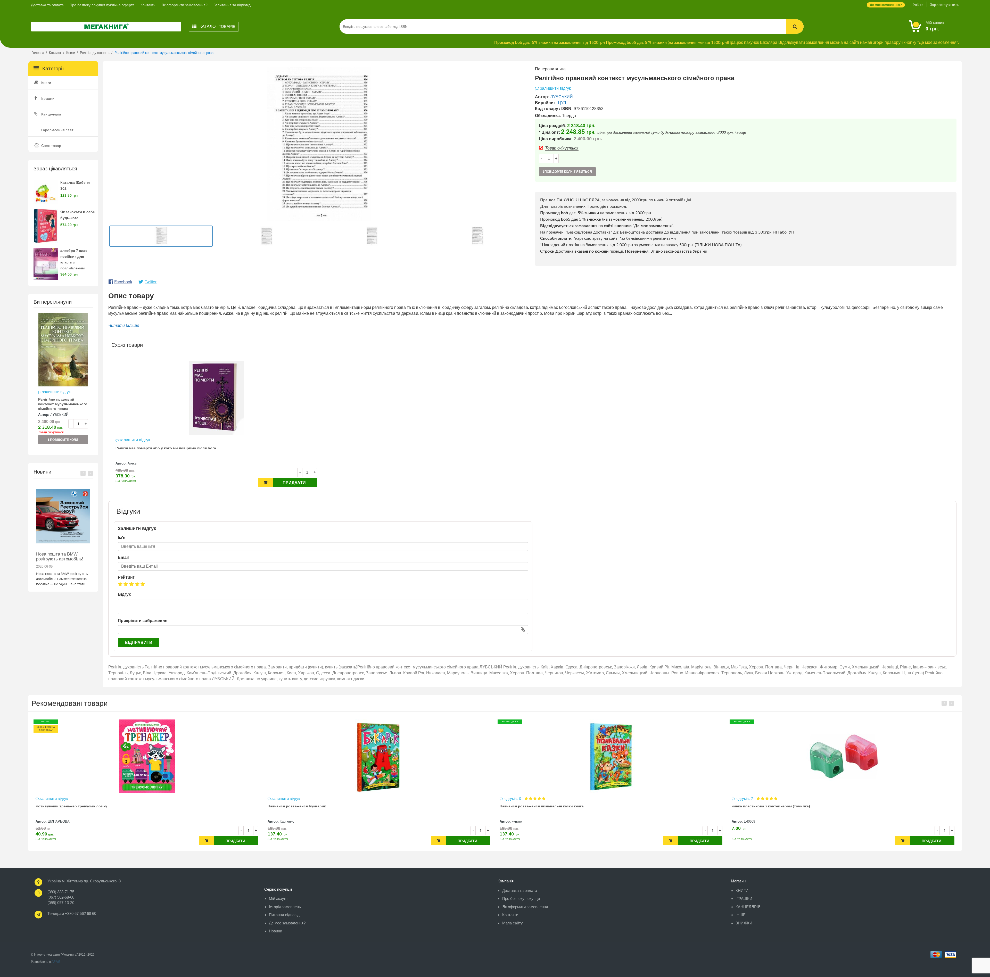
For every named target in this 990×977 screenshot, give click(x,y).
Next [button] (90, 473)
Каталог (217, 26)
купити (285, 821)
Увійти (918, 5)
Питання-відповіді (284, 915)
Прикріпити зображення (142, 620)
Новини (275, 931)
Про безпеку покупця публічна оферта (102, 5)
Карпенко (55, 821)
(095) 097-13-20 (60, 902)
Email (123, 557)
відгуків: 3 (280, 798)
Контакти (148, 5)
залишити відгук (56, 392)
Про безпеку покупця (521, 898)
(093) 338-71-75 (60, 892)
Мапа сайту (512, 923)
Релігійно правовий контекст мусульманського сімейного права (62, 404)
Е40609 (517, 821)
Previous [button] (83, 473)
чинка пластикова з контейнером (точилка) (539, 806)
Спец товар (51, 146)
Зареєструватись (944, 5)
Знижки (744, 923)
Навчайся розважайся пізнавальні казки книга (310, 806)
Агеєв (132, 463)
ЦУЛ (562, 103)
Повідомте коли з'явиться (63, 441)
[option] (63, 381)
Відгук (124, 594)
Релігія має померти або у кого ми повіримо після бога (166, 448)
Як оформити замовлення (525, 907)
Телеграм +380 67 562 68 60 (71, 913)
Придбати (294, 483)
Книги (46, 83)
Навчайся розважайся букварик (65, 806)
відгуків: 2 (513, 798)
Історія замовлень (285, 907)
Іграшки (47, 98)
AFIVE (56, 962)
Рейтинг (126, 577)
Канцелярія (51, 114)
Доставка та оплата (47, 5)
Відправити (138, 642)
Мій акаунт (278, 898)
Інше (741, 915)
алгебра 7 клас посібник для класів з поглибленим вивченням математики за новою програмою (77, 268)
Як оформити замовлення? (184, 5)
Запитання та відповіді (232, 5)
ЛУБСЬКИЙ (59, 415)
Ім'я (121, 537)
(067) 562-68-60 (60, 897)
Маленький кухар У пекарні (756, 806)
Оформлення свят (57, 130)
